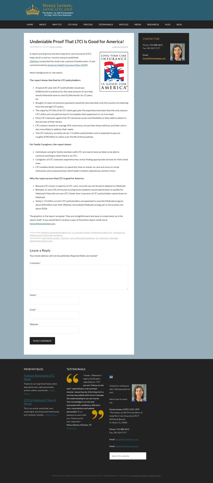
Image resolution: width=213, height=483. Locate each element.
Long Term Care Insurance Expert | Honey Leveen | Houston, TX (50, 10)
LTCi (97, 238)
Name (33, 294)
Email (33, 309)
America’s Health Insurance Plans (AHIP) (67, 65)
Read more (71, 428)
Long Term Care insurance (82, 238)
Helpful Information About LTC (56, 232)
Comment (35, 263)
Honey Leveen (53, 238)
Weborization (155, 476)
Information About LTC (101, 232)
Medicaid (104, 238)
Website (34, 324)
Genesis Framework (140, 476)
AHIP (44, 238)
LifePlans (34, 61)
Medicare (113, 238)
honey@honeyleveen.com (42, 223)
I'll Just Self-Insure (81, 232)
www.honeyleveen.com (41, 241)
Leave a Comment (120, 47)
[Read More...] (51, 415)
